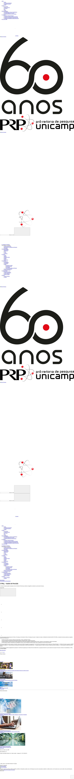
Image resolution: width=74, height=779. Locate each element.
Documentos (8, 267)
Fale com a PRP (4, 19)
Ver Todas (1, 661)
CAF (5, 251)
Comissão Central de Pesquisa (9, 15)
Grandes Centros (4, 270)
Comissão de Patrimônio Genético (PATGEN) (11, 18)
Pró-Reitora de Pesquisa (8, 527)
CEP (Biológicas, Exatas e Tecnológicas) (10, 12)
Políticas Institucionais (7, 246)
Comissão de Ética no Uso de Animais (10, 538)
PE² (4, 9)
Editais (5, 560)
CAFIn (5, 252)
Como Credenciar (7, 273)
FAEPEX (3, 254)
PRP (2, 1)
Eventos (5, 277)
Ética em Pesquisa (5, 11)
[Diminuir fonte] (22, 508)
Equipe (5, 4)
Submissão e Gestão (9, 265)
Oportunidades (6, 262)
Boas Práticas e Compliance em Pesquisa (10, 247)
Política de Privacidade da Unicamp (9, 769)
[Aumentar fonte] (7, 508)
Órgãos (3, 5)
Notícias (3, 275)
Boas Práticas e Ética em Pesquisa (11, 268)
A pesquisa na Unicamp (6, 244)
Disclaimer (5, 248)
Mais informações (3, 650)
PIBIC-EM (6, 250)
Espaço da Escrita (7, 7)
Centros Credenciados (7, 272)
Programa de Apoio (7, 271)
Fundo (5, 255)
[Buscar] (7, 484)
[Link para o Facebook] (7, 242)
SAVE (5, 10)
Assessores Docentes (7, 528)
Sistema (5, 258)
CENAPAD (6, 6)
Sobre (5, 2)
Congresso (5, 253)
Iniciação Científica (5, 550)
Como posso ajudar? (7, 571)
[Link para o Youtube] (22, 242)
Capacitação (6, 263)
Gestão (5, 264)
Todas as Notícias (7, 276)
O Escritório (6, 261)
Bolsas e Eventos (6, 274)
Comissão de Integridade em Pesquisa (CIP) (11, 17)
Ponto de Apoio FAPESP (8, 570)
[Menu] (7, 285)
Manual (5, 256)
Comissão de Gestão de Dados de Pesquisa (11, 16)
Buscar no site (12, 234)
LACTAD (5, 8)
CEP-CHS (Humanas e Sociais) (9, 537)
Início (1, 580)
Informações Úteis (9, 266)
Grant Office (4, 260)
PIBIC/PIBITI (6, 551)
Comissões (3, 14)
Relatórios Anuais (7, 257)
